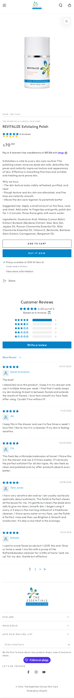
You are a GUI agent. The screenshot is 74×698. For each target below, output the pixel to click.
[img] (11, 366)
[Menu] (4, 5)
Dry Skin (15, 114)
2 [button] (35, 569)
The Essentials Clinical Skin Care (21, 121)
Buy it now (37, 253)
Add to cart (37, 243)
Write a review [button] (37, 345)
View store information (19, 271)
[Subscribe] (69, 644)
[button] (60, 5)
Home (5, 114)
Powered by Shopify (37, 690)
